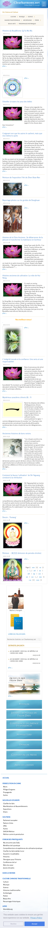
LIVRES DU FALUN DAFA (16, 634)
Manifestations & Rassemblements (15, 806)
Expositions (7, 809)
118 (29, 574)
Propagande (7, 792)
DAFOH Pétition (8, 831)
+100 (37, 580)
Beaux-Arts (12, 23)
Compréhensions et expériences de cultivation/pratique (22, 848)
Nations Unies (8, 823)
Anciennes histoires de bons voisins (16, 433)
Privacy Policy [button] (36, 918)
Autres (5, 795)
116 (35, 570)
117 (40, 570)
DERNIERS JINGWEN (16, 645)
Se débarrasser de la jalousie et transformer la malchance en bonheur (22, 238)
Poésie (37, 20)
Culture (13, 16)
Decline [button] (13, 924)
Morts (5, 787)
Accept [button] (34, 924)
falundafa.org (7, 909)
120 (39, 574)
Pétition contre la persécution (13, 834)
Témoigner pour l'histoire (12, 859)
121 (27, 577)
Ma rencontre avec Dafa (11, 843)
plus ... (4, 66)
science (30, 16)
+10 (30, 580)
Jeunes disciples (8, 868)
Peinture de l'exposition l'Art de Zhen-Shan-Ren (21, 177)
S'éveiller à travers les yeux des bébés (17, 101)
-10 (40, 567)
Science (5, 887)
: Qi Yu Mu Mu (17, 30)
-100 (33, 567)
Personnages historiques (27, 23)
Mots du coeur (8, 865)
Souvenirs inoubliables (11, 854)
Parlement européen (10, 820)
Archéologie (27, 20)
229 (40, 577)
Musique (22, 16)
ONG (5, 826)
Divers (5, 812)
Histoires (6, 857)
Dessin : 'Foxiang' (9, 517)
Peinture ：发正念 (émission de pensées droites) (21, 553)
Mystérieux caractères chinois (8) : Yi (16, 397)
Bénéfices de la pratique (11, 845)
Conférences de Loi (10, 862)
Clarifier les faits (9, 803)
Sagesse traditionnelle (12, 20)
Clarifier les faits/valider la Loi (13, 851)
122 (32, 577)
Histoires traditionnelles (11, 890)
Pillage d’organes (9, 789)
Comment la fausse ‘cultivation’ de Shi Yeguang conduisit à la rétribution (21, 476)
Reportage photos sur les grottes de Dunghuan (21, 200)
